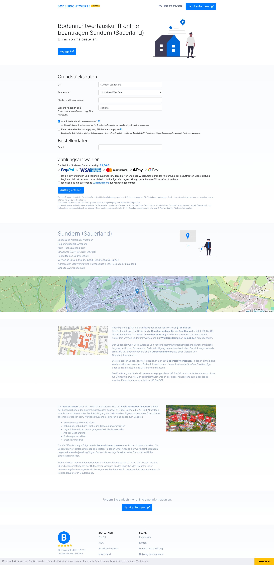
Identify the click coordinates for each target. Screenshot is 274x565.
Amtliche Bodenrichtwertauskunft (79, 121)
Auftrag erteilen (70, 190)
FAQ (160, 5)
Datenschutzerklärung (151, 548)
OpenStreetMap (259, 311)
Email (61, 147)
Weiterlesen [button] (142, 561)
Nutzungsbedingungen (151, 554)
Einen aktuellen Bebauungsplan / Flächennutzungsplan (90, 129)
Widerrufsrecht (101, 182)
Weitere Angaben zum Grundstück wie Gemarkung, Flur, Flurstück (75, 111)
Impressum (145, 537)
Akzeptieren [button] (264, 561)
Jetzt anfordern (199, 6)
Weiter (65, 51)
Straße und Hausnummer (71, 100)
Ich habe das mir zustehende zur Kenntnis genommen (98, 182)
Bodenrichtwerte (74, 6)
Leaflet (248, 311)
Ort (59, 84)
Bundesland (64, 92)
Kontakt (143, 542)
